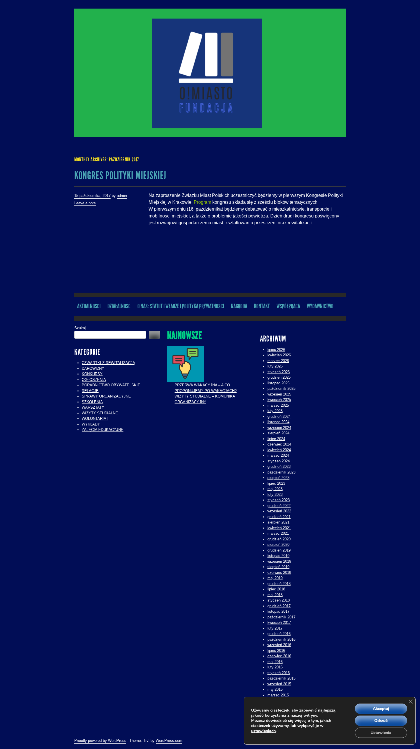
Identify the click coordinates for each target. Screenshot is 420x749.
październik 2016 (281, 639)
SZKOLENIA (92, 402)
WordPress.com (169, 740)
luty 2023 (275, 494)
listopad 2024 (278, 422)
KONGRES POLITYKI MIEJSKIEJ (120, 175)
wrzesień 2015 (279, 684)
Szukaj (80, 328)
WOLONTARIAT (95, 418)
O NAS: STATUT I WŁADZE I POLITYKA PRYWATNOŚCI (180, 306)
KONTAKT (262, 306)
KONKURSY (92, 374)
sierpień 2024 (278, 433)
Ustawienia (381, 732)
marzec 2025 (278, 405)
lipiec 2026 (276, 349)
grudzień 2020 (279, 539)
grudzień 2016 (279, 634)
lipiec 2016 (276, 650)
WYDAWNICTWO (320, 306)
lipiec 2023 (276, 483)
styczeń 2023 (278, 500)
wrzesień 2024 (279, 428)
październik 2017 (281, 617)
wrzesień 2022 (279, 511)
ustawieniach (263, 731)
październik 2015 (281, 678)
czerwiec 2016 (279, 656)
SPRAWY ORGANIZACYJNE (106, 396)
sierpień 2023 (278, 478)
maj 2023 (275, 489)
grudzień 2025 (279, 377)
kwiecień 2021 (279, 528)
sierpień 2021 (278, 522)
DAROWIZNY (93, 368)
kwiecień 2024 (279, 450)
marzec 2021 (278, 533)
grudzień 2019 (279, 550)
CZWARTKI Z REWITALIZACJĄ (108, 363)
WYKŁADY (91, 424)
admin (122, 195)
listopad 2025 (278, 383)
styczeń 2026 (278, 372)
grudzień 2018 (279, 584)
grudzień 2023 (279, 466)
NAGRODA (239, 306)
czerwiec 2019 (279, 572)
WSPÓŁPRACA (288, 306)
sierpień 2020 (278, 544)
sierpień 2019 (278, 567)
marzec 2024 (278, 455)
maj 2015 (275, 689)
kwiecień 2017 (279, 622)
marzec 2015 (278, 695)
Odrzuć (381, 720)
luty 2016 (275, 667)
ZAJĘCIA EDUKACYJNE (102, 430)
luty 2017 (275, 628)
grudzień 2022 (279, 506)
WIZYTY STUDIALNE (100, 413)
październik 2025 (281, 388)
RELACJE (90, 391)
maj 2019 (275, 578)
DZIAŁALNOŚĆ (119, 306)
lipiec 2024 (276, 439)
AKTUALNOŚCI (89, 306)
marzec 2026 (278, 361)
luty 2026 (275, 366)
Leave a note (85, 203)
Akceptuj (381, 708)
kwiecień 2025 (279, 400)
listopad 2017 (278, 611)
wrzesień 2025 (279, 394)
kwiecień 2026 (279, 355)
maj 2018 (275, 595)
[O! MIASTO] (210, 73)
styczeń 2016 (278, 673)
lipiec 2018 (276, 589)
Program (202, 202)
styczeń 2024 (278, 461)
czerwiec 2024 (279, 444)
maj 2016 (275, 662)
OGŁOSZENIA (94, 380)
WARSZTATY (93, 407)
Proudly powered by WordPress (100, 740)
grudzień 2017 (279, 606)
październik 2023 (281, 472)
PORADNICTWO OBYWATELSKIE (111, 385)
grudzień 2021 (279, 517)
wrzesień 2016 (279, 645)
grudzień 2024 (279, 416)
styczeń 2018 (278, 600)
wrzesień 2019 (279, 561)
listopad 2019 (278, 556)
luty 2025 (275, 411)
